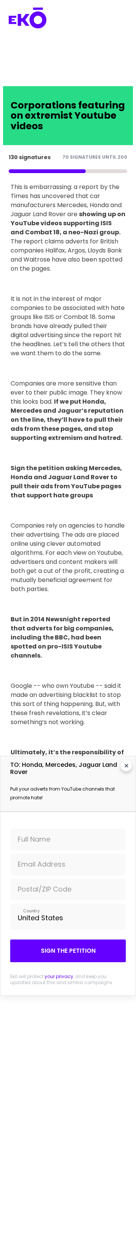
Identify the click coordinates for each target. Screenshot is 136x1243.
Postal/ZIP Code (44, 889)
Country (31, 910)
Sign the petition (68, 950)
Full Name (34, 839)
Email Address (41, 864)
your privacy (59, 976)
